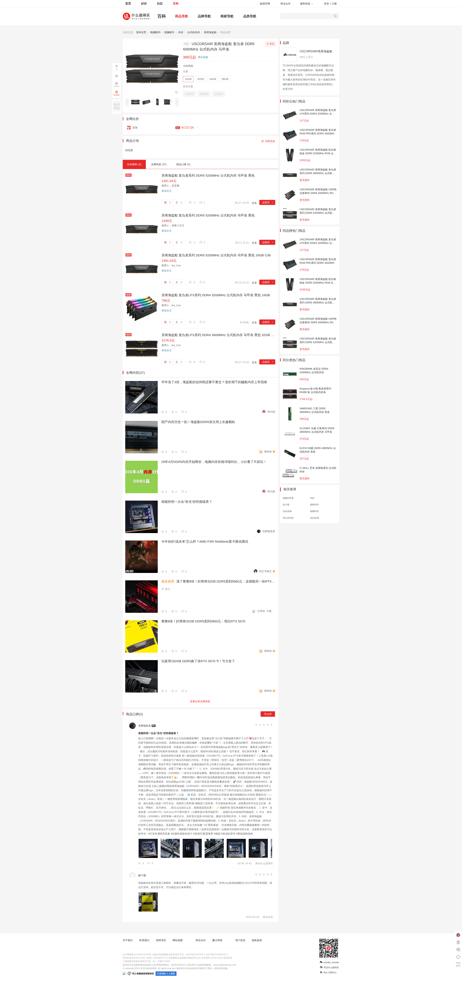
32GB (200, 79)
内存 (180, 32)
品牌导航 (204, 16)
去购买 (268, 202)
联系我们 (144, 940)
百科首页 (141, 32)
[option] (136, 101)
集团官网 (265, 3)
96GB (225, 79)
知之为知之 (265, 571)
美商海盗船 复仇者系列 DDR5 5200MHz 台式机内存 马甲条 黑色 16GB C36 (216, 255)
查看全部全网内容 (200, 701)
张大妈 (271, 411)
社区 (160, 3)
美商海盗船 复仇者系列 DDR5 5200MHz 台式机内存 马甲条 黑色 (208, 175)
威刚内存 (314, 504)
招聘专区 (161, 940)
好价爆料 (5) (134, 164)
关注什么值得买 (331, 967)
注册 (334, 3)
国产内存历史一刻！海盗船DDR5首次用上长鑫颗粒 (198, 422)
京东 (254, 203)
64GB (213, 79)
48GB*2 (204, 94)
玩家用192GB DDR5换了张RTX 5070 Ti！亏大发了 (198, 661)
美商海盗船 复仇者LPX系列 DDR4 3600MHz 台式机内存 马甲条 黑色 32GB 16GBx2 (218, 335)
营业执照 (227, 958)
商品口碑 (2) (183, 164)
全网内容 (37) (159, 164)
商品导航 (181, 16)
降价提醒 (203, 57)
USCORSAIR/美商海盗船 (316, 51)
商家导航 (227, 16)
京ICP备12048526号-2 (217, 954)
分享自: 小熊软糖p (266, 611)
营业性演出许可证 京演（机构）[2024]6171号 (145, 958)
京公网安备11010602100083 (137, 954)
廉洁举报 (217, 940)
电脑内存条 (288, 498)
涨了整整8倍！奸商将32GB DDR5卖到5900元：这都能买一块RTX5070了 (218, 581)
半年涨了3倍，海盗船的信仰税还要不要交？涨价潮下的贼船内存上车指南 (214, 382)
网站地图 (178, 940)
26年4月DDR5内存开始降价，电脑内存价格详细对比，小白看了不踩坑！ (214, 462)
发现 (128, 295)
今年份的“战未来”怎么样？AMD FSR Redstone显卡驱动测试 (204, 541)
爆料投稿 (305, 3)
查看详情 (288, 88)
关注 (272, 44)
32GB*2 (189, 94)
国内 (128, 175)
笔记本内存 (288, 518)
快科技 (268, 451)
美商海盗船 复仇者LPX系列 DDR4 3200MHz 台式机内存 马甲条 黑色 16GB (216, 295)
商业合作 (285, 3)
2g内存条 (287, 511)
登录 (326, 3)
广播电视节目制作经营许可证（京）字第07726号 (146, 961)
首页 (128, 3)
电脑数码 (155, 32)
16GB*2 (218, 94)
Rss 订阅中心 (330, 972)
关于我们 (128, 940)
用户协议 (240, 940)
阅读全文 (167, 190)
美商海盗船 (210, 32)
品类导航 (249, 16)
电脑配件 (169, 32)
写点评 (268, 714)
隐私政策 (257, 940)
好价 (144, 3)
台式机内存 (193, 32)
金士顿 (286, 504)
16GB (188, 79)
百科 (176, 3)
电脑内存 (314, 511)
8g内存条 (314, 518)
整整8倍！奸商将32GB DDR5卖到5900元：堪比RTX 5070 (203, 621)
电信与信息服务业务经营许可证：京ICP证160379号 (178, 954)
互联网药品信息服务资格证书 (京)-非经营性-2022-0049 (195, 958)
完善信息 (270, 141)
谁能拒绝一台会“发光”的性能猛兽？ (186, 501)
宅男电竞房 (268, 531)
